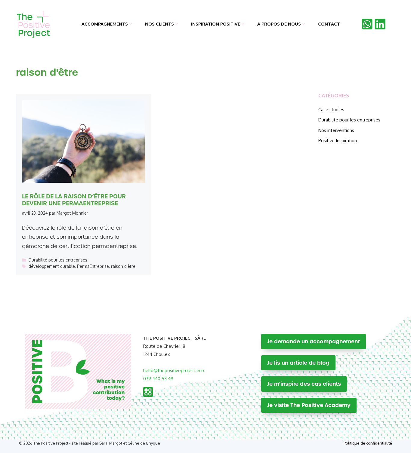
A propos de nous (279, 24)
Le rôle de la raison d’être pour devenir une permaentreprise (74, 199)
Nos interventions (336, 130)
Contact (329, 24)
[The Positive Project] (33, 24)
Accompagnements (105, 24)
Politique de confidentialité (368, 443)
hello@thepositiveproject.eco (173, 370)
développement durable (52, 266)
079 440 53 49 (158, 378)
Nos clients (159, 24)
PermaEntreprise (93, 266)
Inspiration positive (215, 24)
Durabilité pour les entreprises (58, 259)
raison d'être (123, 266)
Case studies (331, 109)
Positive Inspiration (337, 140)
